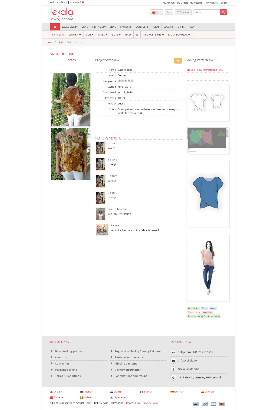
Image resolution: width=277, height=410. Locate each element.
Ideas (156, 26)
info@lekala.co (187, 360)
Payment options (65, 369)
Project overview (107, 60)
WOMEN (73, 34)
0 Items (183, 12)
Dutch (117, 391)
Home (48, 42)
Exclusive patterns (75, 26)
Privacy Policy (150, 403)
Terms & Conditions (67, 376)
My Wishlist (212, 2)
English (57, 391)
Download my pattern (68, 351)
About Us (60, 357)
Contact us (61, 363)
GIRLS (101, 34)
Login (224, 2)
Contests (142, 26)
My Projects (196, 2)
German (179, 391)
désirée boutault (117, 209)
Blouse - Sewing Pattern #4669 (205, 69)
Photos (71, 60)
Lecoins (169, 26)
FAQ (191, 26)
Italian (87, 397)
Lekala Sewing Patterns (69, 14)
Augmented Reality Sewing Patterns (137, 351)
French (147, 391)
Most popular (177, 34)
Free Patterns (151, 34)
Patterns (58, 34)
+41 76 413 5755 (203, 352)
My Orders (182, 2)
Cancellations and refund (131, 376)
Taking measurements (128, 357)
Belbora (112, 143)
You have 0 (76, 2)
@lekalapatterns (188, 369)
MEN (88, 34)
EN (157, 12)
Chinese (58, 397)
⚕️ (136, 34)
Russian (88, 391)
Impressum (133, 403)
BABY (128, 34)
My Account (169, 2)
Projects (126, 26)
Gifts (181, 26)
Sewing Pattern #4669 (202, 60)
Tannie (115, 225)
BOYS (115, 34)
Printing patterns (125, 363)
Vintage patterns (104, 26)
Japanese (119, 397)
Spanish (209, 391)
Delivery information (127, 369)
